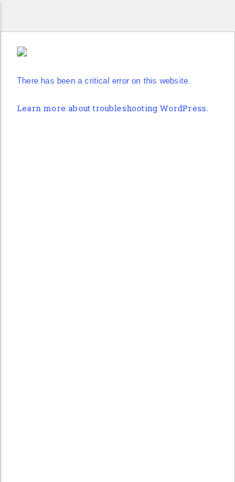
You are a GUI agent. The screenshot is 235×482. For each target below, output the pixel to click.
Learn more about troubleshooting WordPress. (112, 109)
